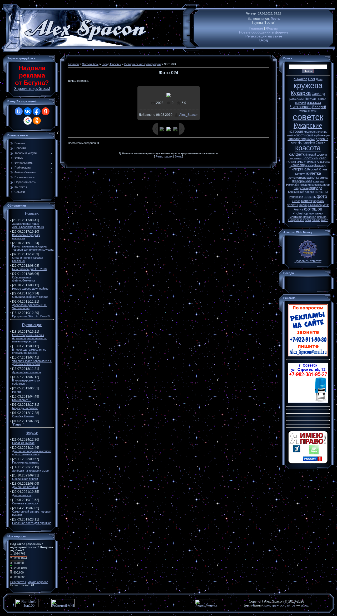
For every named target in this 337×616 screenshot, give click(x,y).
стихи (322, 99)
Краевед (319, 165)
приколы (321, 192)
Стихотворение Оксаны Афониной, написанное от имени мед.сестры (29, 338)
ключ (294, 142)
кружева (308, 85)
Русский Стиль (317, 169)
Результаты (18, 582)
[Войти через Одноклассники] (37, 121)
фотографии (306, 142)
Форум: (32, 433)
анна (324, 177)
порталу (318, 201)
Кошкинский (296, 191)
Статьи (320, 142)
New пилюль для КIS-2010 (29, 269)
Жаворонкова (302, 181)
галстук (300, 173)
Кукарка (301, 93)
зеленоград (297, 177)
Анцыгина (323, 161)
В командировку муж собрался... (26, 382)
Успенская (296, 196)
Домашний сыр (22, 495)
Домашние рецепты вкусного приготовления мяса (31, 453)
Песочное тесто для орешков (31, 522)
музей (309, 165)
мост (324, 220)
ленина (321, 216)
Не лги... (17, 391)
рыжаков (300, 79)
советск (308, 117)
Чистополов (300, 107)
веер (326, 184)
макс (326, 205)
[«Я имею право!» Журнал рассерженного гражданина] (308, 462)
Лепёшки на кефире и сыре (30, 470)
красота (308, 148)
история (296, 131)
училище (310, 161)
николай (300, 102)
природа (315, 188)
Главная (256, 28)
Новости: (32, 214)
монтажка (296, 216)
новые (310, 139)
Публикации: (32, 325)
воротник (296, 158)
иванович (298, 165)
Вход (263, 40)
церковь (310, 197)
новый (312, 154)
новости (300, 135)
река (308, 220)
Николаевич (297, 139)
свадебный (301, 188)
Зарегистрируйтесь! (32, 89)
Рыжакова (315, 205)
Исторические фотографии (142, 64)
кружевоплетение (315, 131)
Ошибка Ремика (23, 416)
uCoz (305, 605)
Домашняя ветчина (25, 487)
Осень (303, 205)
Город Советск (111, 64)
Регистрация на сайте (263, 36)
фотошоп (313, 209)
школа (296, 201)
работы (292, 205)
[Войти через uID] (19, 111)
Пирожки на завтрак (25, 462)
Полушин (311, 98)
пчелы (312, 110)
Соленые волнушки (25, 503)
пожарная (309, 216)
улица (303, 110)
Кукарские (308, 125)
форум (322, 154)
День (319, 79)
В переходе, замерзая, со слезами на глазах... (29, 351)
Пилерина (297, 169)
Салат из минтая (23, 443)
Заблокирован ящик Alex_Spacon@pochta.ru (28, 225)
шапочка (312, 177)
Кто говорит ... (21, 400)
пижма (316, 220)
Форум (272, 28)
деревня (322, 139)
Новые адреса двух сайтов (30, 288)
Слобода (318, 94)
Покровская (296, 220)
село (322, 158)
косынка (317, 184)
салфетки (298, 154)
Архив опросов (38, 582)
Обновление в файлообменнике (23, 279)
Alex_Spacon (189, 115)
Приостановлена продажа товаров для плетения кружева (32, 248)
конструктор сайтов (279, 605)
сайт (309, 135)
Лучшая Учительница (26, 372)
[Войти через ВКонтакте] (28, 111)
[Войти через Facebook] (37, 111)
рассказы (296, 99)
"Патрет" (18, 424)
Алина (298, 209)
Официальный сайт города (30, 296)
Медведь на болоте (25, 408)
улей (289, 135)
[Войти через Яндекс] (45, 111)
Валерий (319, 107)
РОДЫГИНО (294, 161)
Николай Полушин (298, 184)
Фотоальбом (90, 64)
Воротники (311, 158)
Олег (311, 79)
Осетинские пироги (25, 478)
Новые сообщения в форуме (263, 32)
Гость (275, 19)
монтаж (307, 201)
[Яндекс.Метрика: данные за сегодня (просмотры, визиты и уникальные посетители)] (206, 603)
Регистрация (164, 156)
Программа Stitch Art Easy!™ (31, 316)
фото (321, 196)
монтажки (316, 213)
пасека (309, 191)
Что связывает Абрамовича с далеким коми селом (32, 362)
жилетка (313, 173)
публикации (322, 135)
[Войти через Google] (27, 120)
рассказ (314, 103)
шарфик (318, 181)
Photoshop (300, 213)
